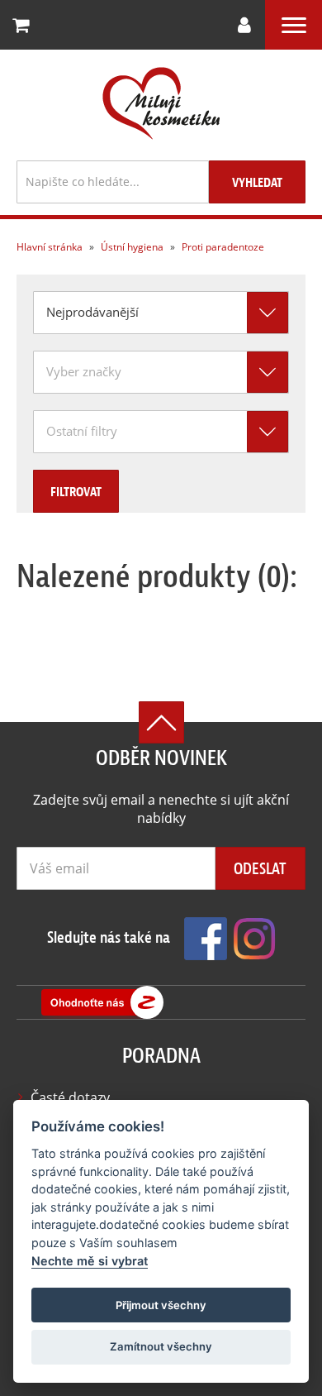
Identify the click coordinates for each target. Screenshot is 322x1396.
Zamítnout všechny (161, 1346)
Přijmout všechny (161, 1305)
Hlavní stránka (50, 247)
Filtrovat (76, 492)
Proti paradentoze (221, 247)
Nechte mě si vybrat (89, 1261)
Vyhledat (257, 182)
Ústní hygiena (130, 247)
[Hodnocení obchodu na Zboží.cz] (102, 1002)
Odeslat (260, 868)
